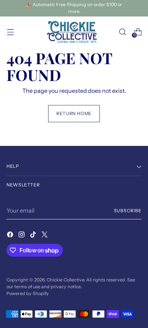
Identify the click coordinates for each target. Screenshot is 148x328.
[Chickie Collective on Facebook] (10, 235)
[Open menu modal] (10, 31)
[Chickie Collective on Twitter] (45, 235)
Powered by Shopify (27, 293)
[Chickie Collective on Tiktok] (33, 235)
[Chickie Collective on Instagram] (22, 235)
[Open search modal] (122, 31)
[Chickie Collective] (74, 31)
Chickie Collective (65, 279)
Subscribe (128, 210)
